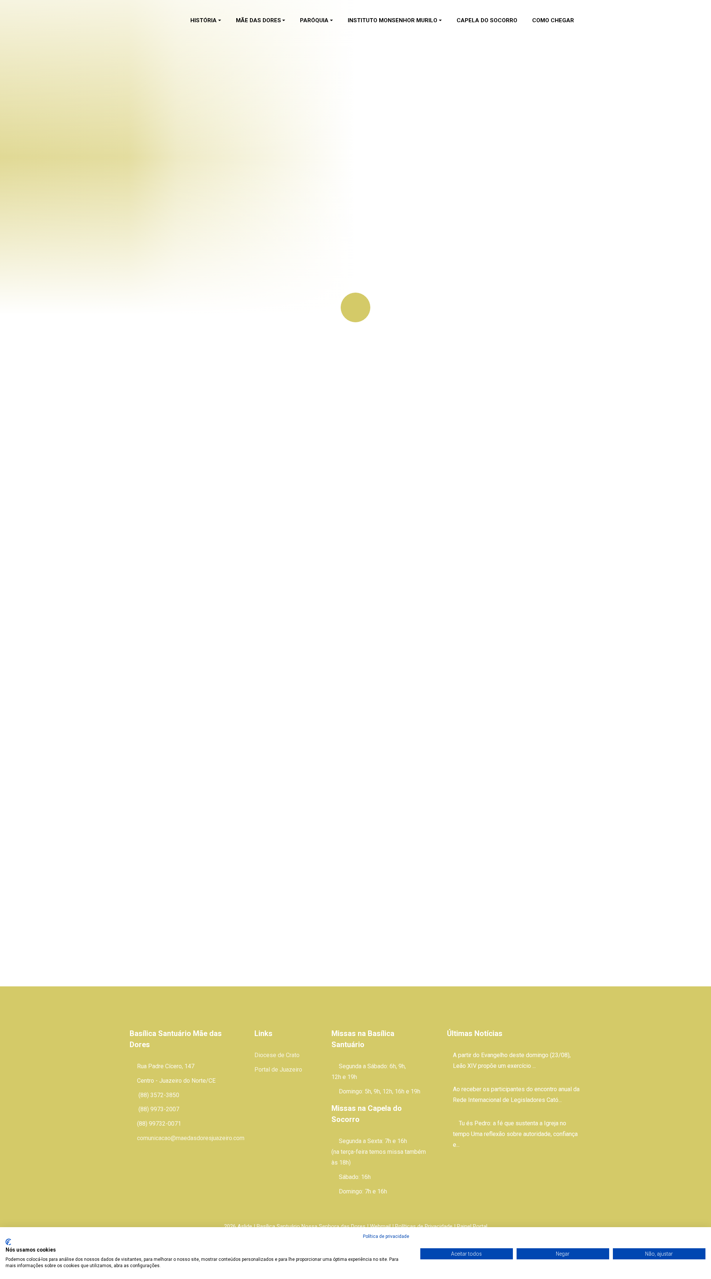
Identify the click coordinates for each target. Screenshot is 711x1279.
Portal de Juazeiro (278, 1069)
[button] (205, 20)
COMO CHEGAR (553, 20)
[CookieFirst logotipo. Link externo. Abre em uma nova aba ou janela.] (8, 1242)
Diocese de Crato (277, 1055)
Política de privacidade (386, 1236)
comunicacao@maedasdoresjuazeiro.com (190, 1138)
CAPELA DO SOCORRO (487, 20)
